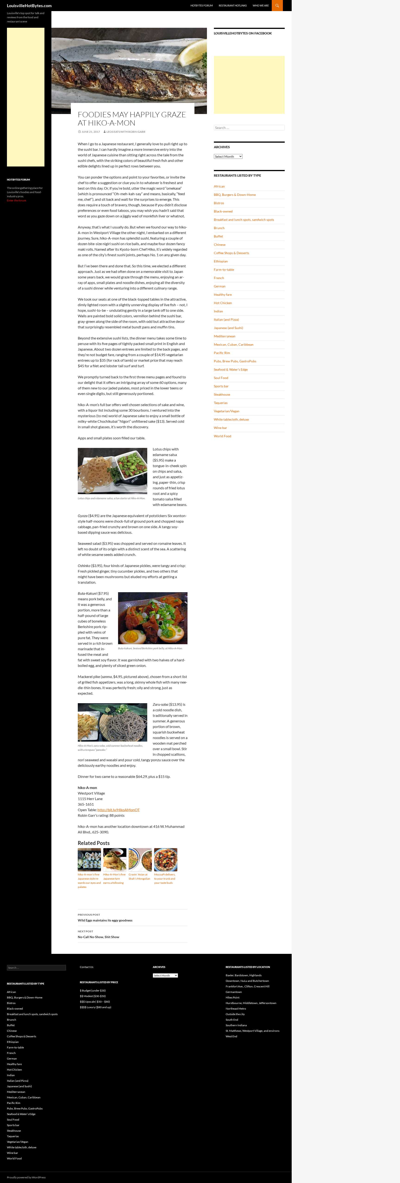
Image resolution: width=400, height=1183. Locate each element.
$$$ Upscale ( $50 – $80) (95, 1001)
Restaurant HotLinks (233, 5)
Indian (218, 311)
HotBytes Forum (202, 5)
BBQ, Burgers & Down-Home (235, 195)
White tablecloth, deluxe (231, 419)
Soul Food (221, 378)
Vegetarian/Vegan (226, 411)
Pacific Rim (222, 353)
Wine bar (220, 428)
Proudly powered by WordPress (26, 1177)
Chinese (219, 244)
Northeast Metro (236, 1008)
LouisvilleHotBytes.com (29, 5)
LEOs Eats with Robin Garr (125, 131)
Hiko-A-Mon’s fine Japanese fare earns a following (114, 878)
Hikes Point (232, 997)
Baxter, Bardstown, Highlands (244, 975)
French (219, 278)
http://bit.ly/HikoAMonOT (118, 809)
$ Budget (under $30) (93, 990)
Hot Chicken (223, 303)
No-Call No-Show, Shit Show (98, 934)
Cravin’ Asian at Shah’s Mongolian (139, 876)
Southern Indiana (236, 1025)
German (219, 286)
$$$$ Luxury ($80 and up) (95, 1007)
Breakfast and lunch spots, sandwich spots (244, 220)
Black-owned (223, 211)
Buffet (218, 236)
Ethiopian (221, 261)
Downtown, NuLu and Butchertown (247, 981)
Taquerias (221, 403)
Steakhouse (222, 394)
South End (232, 1019)
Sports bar (221, 386)
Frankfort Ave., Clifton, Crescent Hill (247, 986)
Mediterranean (224, 336)
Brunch (219, 228)
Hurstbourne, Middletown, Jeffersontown (251, 1003)
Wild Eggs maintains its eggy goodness (105, 917)
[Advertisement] (249, 85)
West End (231, 1036)
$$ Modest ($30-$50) (93, 996)
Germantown (234, 992)
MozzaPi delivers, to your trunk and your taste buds (164, 878)
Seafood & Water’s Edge (231, 369)
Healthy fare (223, 294)
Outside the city (235, 1014)
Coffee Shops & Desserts (231, 253)
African (219, 186)
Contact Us (86, 967)
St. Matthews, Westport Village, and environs (252, 1030)
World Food (222, 436)
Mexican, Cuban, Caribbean (233, 344)
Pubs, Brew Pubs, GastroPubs (235, 361)
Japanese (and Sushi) (228, 328)
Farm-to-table (224, 269)
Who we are (261, 5)
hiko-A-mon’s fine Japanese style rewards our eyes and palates (89, 881)
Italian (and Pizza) (226, 319)
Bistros (219, 203)
